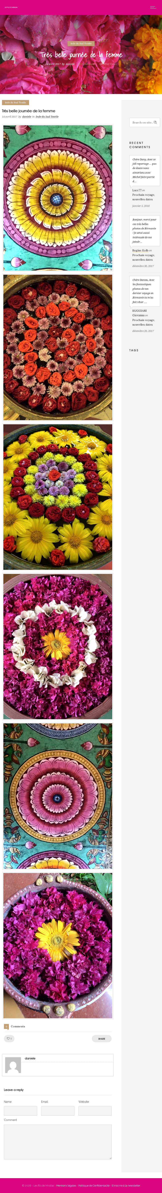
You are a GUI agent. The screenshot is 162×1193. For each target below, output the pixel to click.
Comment (10, 1120)
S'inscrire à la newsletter (126, 1185)
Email (44, 1101)
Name (7, 1101)
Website (83, 1101)
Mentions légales (66, 1185)
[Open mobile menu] (154, 7)
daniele (70, 64)
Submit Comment (24, 1165)
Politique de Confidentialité (93, 1185)
